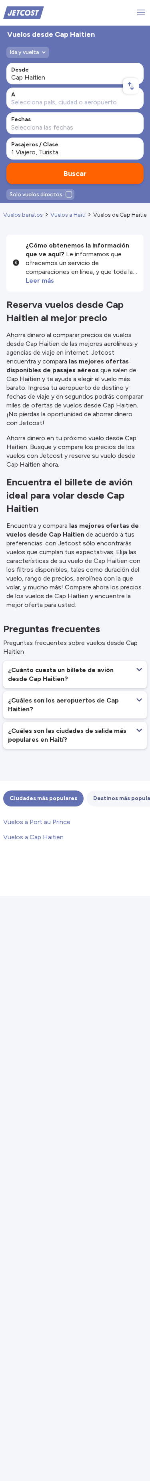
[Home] (23, 12)
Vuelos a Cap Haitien (33, 837)
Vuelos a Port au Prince (36, 822)
